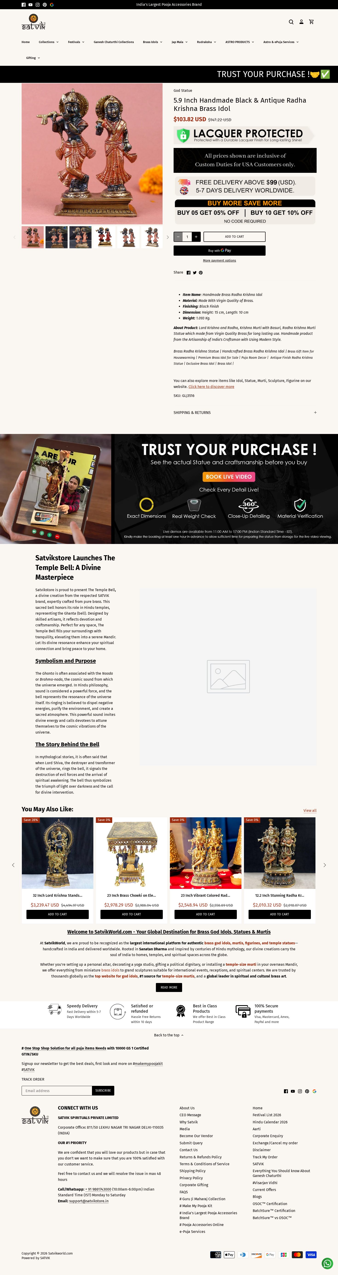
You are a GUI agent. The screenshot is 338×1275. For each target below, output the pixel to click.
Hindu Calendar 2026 (270, 1122)
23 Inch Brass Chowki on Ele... (131, 895)
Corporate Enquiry (268, 1136)
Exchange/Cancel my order (275, 1143)
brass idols (110, 970)
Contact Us (189, 1150)
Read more (169, 987)
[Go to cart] (311, 21)
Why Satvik (189, 1122)
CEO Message (190, 1115)
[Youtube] (30, 4)
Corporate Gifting (194, 1185)
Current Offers (264, 1190)
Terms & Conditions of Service (204, 1164)
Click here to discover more (211, 387)
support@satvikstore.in (89, 1201)
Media (185, 1129)
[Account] (301, 21)
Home (258, 1108)
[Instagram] (38, 4)
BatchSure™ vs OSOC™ (272, 1218)
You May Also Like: (47, 809)
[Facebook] (24, 4)
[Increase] (196, 237)
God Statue (183, 90)
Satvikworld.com (60, 1253)
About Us (187, 1108)
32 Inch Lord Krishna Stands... (57, 895)
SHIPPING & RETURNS (192, 412)
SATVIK (28, 1069)
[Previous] (15, 237)
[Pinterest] (45, 4)
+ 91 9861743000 (98, 1189)
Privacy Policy (191, 1178)
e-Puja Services (192, 1231)
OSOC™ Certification (270, 1204)
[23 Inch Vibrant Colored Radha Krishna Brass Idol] (205, 853)
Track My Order (265, 1157)
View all (310, 810)
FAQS (184, 1192)
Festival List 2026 (267, 1115)
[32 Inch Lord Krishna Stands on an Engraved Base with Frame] (57, 853)
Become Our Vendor (196, 1136)
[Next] (168, 237)
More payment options (219, 260)
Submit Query (191, 1143)
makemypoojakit (149, 1063)
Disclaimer (262, 1150)
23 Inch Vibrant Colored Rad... (205, 895)
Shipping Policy (193, 1171)
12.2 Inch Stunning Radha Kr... (279, 895)
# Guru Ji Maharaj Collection (202, 1199)
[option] (33, 237)
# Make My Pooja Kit (196, 1206)
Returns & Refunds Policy (201, 1157)
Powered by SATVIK (36, 1258)
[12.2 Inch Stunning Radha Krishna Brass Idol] (279, 853)
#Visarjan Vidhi (265, 1183)
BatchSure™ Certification (274, 1211)
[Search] (291, 21)
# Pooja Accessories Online (202, 1225)
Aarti (257, 1129)
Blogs (257, 1196)
